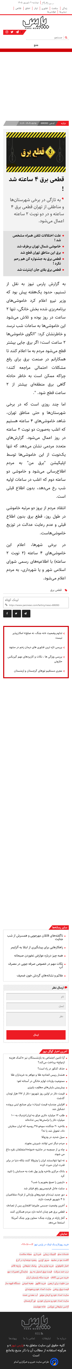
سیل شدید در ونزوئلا (53, 1137)
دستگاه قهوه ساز (12, 1283)
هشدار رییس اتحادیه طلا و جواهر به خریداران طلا (38, 1075)
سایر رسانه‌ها (59, 927)
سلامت (55, 8)
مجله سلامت (25, 1254)
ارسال (36, 1035)
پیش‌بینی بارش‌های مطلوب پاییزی (46, 1087)
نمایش (63, 1234)
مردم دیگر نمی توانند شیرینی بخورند (45, 1143)
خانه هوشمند (39, 1307)
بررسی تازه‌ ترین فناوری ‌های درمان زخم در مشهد (35, 647)
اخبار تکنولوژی (62, 1266)
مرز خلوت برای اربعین (58, 1283)
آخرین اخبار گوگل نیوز (55, 1051)
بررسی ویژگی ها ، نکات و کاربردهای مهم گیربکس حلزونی (35, 659)
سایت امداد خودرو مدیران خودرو (53, 1301)
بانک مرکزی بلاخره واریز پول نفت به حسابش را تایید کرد (36, 1173)
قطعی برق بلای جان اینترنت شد (39, 270)
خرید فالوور (40, 1283)
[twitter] (17, 613)
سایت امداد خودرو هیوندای (38, 1289)
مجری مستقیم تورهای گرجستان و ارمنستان (38, 671)
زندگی (64, 8)
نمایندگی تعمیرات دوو (17, 1272)
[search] (67, 37)
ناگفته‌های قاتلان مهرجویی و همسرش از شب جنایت (35, 937)
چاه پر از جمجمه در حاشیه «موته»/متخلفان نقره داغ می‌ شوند (35, 1151)
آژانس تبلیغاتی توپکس (58, 1307)
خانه (63, 123)
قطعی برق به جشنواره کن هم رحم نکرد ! (37, 261)
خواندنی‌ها (51, 11)
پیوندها (13, 1338)
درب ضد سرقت (61, 1272)
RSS (38, 1334)
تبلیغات (46, 1338)
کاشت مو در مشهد (60, 1260)
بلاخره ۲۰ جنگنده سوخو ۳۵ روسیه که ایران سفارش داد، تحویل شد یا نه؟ (36, 1128)
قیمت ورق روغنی (61, 1289)
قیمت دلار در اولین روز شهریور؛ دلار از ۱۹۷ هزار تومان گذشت (35, 1095)
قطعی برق (56, 590)
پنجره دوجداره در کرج (26, 1260)
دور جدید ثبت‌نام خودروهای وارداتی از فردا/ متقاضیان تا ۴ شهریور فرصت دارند (35, 1196)
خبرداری (37, 1254)
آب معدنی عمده (30, 1295)
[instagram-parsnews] (7, 32)
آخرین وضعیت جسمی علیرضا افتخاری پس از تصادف (35, 1205)
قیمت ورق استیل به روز (41, 1272)
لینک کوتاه (11, 600)
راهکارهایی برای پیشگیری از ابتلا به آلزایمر (37, 947)
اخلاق (28, 8)
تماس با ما (29, 1338)
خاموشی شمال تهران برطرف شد (39, 246)
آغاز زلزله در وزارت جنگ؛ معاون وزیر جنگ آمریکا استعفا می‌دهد (38, 1220)
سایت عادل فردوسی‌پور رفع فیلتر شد (44, 1188)
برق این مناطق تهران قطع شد (40, 252)
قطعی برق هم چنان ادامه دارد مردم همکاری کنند (37, 1212)
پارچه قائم (16, 1266)
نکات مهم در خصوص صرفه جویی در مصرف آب (35, 965)
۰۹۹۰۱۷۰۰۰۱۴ (27, 1244)
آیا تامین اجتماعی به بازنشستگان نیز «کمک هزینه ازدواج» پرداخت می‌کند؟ (37, 1060)
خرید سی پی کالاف (60, 1277)
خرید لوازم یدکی (46, 1266)
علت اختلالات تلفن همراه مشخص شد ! (37, 238)
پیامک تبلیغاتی (30, 1266)
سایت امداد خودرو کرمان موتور (54, 1295)
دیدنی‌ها (63, 11)
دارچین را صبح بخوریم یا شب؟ (48, 1182)
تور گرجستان (30, 1301)
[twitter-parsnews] (11, 32)
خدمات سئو (63, 1254)
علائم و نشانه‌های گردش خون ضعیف (40, 975)
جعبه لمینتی (28, 1283)
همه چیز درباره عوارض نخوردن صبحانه (38, 955)
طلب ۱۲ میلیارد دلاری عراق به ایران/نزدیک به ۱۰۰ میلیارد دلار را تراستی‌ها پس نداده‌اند (38, 1117)
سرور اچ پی (43, 1260)
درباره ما (61, 1338)
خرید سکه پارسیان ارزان (37, 1277)
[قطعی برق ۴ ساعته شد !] (26, 613)
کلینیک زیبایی (49, 1254)
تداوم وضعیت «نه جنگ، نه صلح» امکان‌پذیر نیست (37, 635)
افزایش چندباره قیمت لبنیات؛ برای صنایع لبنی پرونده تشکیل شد (35, 1106)
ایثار (36, 8)
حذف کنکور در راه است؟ (51, 1068)
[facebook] (7, 613)
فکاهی (18, 8)
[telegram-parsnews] (17, 32)
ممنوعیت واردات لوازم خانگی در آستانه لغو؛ (41, 1081)
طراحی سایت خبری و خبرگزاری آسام (31, 1362)
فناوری (45, 8)
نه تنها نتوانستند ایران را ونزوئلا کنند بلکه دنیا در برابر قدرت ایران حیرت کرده (35, 1162)
